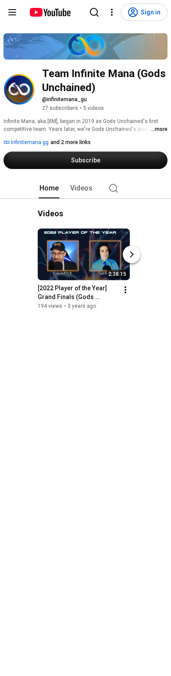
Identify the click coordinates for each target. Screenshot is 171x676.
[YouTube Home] (50, 12)
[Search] (94, 12)
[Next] (131, 254)
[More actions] (125, 290)
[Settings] (112, 12)
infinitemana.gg (29, 142)
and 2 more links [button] (70, 142)
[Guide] (12, 12)
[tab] (49, 188)
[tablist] (85, 188)
